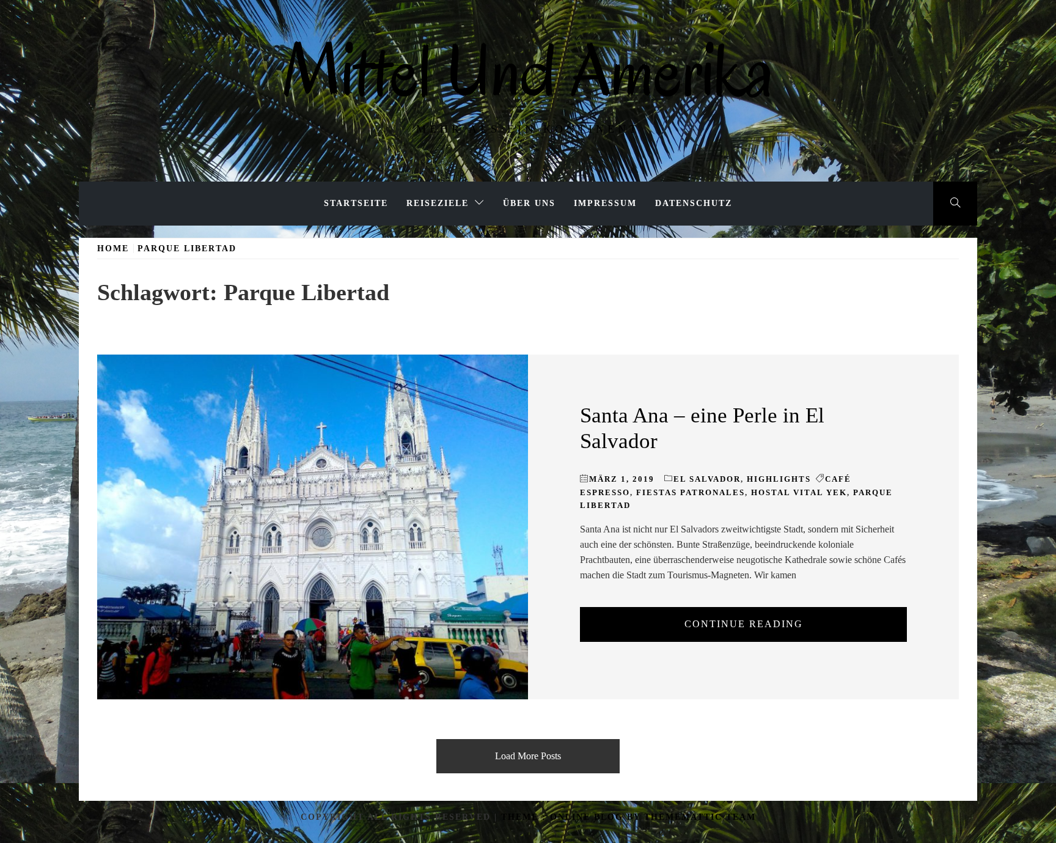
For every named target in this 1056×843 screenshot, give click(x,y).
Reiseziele (437, 203)
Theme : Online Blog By (572, 817)
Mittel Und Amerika (528, 70)
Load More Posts (528, 756)
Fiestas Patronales (690, 492)
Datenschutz (693, 203)
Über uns (529, 203)
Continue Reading (743, 624)
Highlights (779, 479)
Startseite (356, 203)
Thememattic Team (700, 817)
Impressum (605, 203)
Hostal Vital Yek (799, 492)
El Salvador (707, 479)
